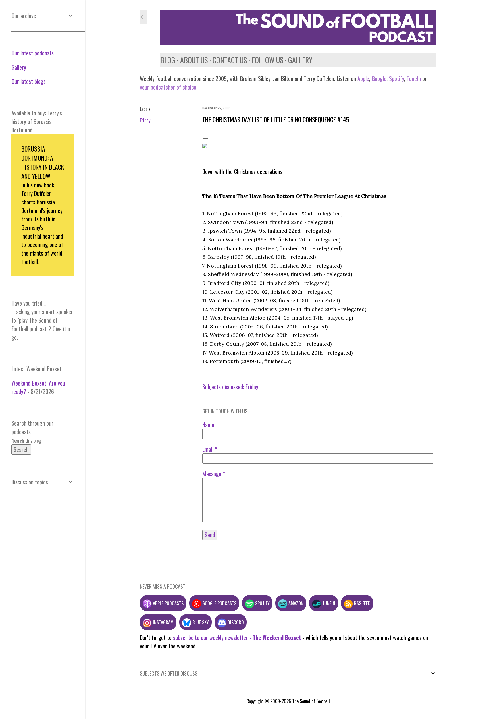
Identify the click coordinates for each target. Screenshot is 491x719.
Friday (145, 120)
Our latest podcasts (32, 53)
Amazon (295, 603)
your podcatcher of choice (168, 87)
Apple (363, 78)
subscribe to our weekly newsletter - (237, 637)
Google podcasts (218, 603)
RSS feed (362, 603)
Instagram (163, 622)
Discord (235, 622)
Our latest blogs (28, 81)
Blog (167, 59)
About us (194, 59)
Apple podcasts (168, 603)
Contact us (230, 59)
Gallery (300, 59)
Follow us (267, 59)
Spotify (396, 78)
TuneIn (414, 78)
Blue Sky (200, 622)
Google (378, 78)
